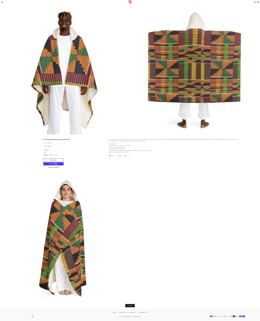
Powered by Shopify (135, 316)
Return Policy (122, 312)
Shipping (45, 155)
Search (114, 312)
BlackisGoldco (127, 316)
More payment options (53, 167)
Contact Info (132, 312)
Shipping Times (143, 312)
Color (45, 146)
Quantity (46, 150)
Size (45, 143)
